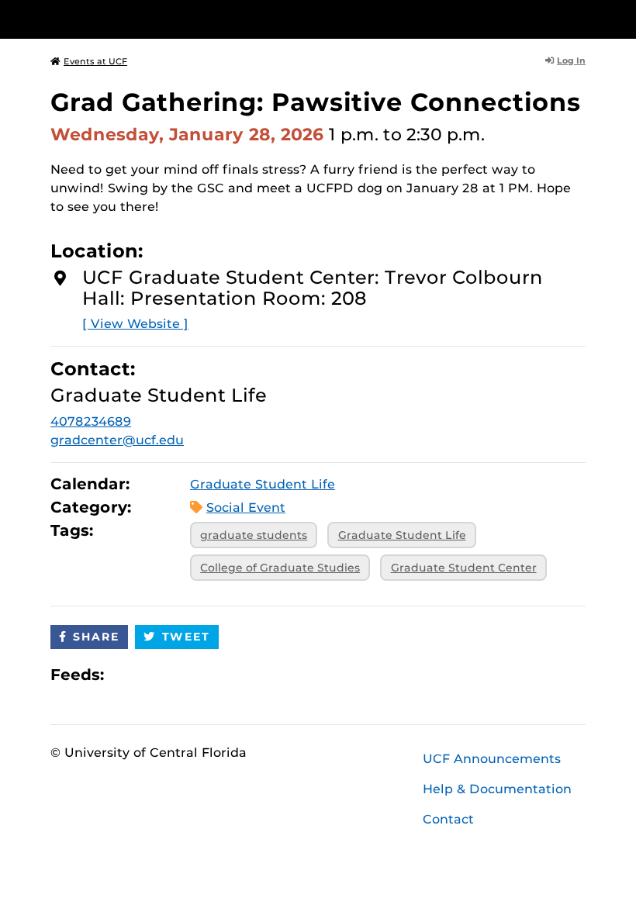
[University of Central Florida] (153, 19)
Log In (571, 60)
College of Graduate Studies (280, 567)
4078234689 (90, 421)
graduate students (253, 535)
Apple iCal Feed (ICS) (124, 674)
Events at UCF (95, 61)
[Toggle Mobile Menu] (581, 18)
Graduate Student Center (464, 567)
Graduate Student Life (262, 484)
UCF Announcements (492, 758)
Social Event (245, 507)
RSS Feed (177, 674)
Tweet (186, 637)
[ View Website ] (135, 323)
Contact (448, 819)
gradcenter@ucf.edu (117, 440)
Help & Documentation (497, 789)
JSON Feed (229, 674)
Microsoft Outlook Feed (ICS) (150, 674)
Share (96, 637)
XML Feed (203, 674)
